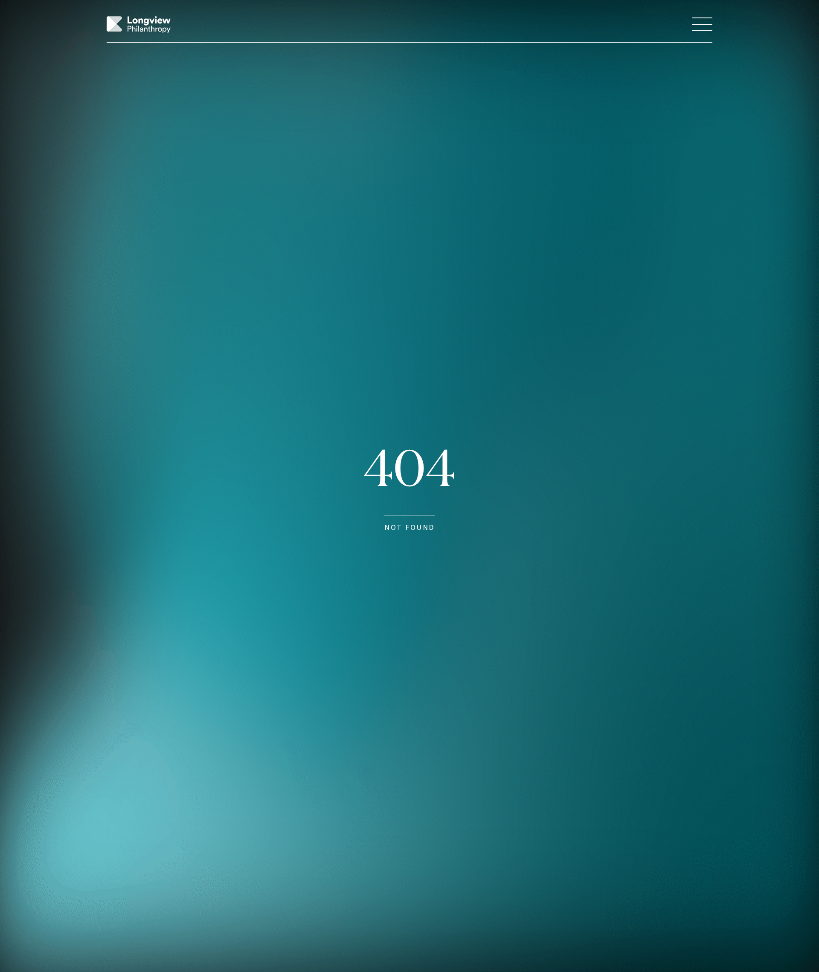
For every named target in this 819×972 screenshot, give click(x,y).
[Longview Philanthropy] (139, 25)
